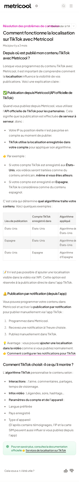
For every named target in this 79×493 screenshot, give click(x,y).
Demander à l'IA (60, 26)
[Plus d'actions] (74, 26)
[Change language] (36, 6)
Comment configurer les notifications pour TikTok (41, 353)
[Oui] (66, 471)
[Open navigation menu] (71, 5)
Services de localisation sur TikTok (46, 450)
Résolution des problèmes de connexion (31, 26)
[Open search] (63, 5)
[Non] (72, 471)
